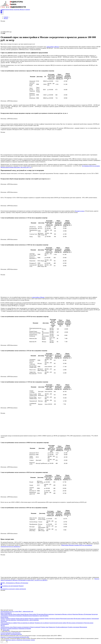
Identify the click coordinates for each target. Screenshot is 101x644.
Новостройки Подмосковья (36, 614)
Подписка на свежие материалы (9, 628)
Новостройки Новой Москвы (21, 614)
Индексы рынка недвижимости (75, 622)
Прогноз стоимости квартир (36, 618)
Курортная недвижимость (16, 615)
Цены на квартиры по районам (25, 622)
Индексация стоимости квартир (82, 618)
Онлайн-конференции (62, 627)
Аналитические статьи (7, 627)
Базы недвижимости (6, 613)
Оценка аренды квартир (22, 618)
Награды (3, 634)
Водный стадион (79, 211)
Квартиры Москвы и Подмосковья (82, 614)
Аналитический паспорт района (58, 622)
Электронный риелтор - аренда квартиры (27, 620)
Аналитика (17, 9)
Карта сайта (6, 630)
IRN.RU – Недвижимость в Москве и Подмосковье (14, 583)
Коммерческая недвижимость (31, 615)
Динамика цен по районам (41, 622)
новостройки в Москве (53, 46)
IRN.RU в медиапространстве (14, 634)
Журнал (22, 9)
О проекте (27, 9)
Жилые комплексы (49, 614)
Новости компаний (35, 627)
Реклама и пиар (10, 632)
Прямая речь (52, 627)
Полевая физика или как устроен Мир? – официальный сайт (17, 611)
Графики (3, 9)
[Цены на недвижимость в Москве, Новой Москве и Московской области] (13, 8)
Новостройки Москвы (7, 614)
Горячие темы (44, 627)
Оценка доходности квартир (52, 618)
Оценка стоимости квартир (8, 618)
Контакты (17, 632)
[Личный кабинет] (1, 11)
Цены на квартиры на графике (9, 622)
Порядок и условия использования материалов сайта (15, 637)
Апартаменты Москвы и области (63, 614)
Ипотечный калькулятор (66, 618)
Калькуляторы (10, 9)
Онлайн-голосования (73, 627)
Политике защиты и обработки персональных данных (20, 640)
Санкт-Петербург (44, 615)
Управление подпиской (24, 628)
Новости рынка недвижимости (21, 627)
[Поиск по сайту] (2, 11)
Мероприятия (83, 627)
